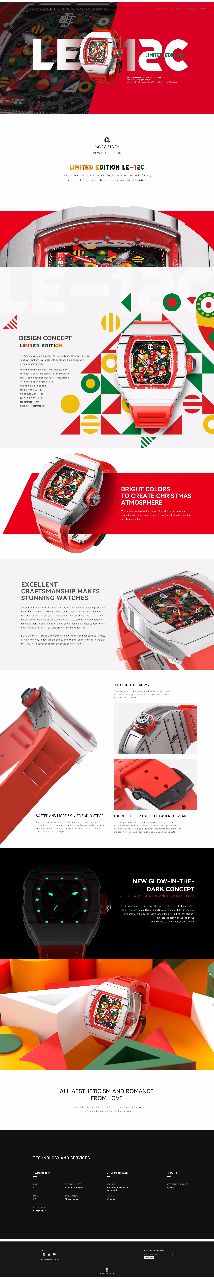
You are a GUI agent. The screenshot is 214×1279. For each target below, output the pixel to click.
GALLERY (175, 9)
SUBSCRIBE (149, 1257)
